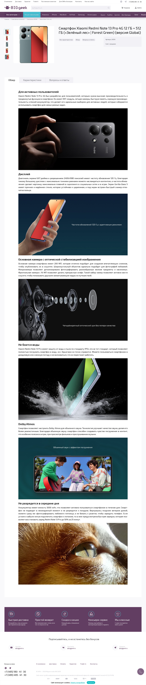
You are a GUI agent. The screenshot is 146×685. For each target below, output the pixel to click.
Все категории (11, 15)
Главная (6, 19)
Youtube (18, 646)
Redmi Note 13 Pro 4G (46, 19)
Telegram (122, 646)
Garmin (117, 15)
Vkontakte (70, 646)
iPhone (54, 15)
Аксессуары (92, 15)
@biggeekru (19, 648)
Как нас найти (89, 1)
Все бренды (126, 15)
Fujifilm (110, 15)
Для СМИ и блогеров (65, 1)
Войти (139, 8)
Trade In (35, 1)
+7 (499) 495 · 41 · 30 (135, 2)
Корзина (127, 8)
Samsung (81, 15)
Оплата (63, 664)
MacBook (63, 15)
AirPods (72, 15)
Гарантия (27, 1)
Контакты (78, 1)
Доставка (18, 1)
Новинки (45, 15)
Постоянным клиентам (48, 1)
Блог (136, 15)
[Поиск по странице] (108, 8)
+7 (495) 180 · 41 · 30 (15, 671)
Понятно (91, 683)
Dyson (103, 15)
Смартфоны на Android (17, 19)
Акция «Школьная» (32, 15)
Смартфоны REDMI (32, 19)
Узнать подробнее (78, 683)
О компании (8, 1)
